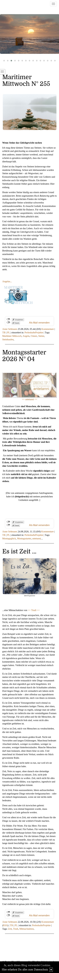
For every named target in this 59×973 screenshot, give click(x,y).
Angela (26, 336)
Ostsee (34, 336)
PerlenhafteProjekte (34, 332)
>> (29, 610)
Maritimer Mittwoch (11, 336)
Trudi (15, 929)
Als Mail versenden (39, 322)
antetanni (36, 538)
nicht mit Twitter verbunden (8, 322)
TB (3, 332)
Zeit (10, 929)
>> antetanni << (29, 399)
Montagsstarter (24, 538)
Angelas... (7, 281)
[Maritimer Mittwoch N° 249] (29, 34)
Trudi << (35, 610)
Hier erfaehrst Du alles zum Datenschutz (25, 969)
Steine (41, 336)
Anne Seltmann (9, 329)
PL (8, 332)
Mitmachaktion (26, 929)
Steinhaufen (8, 339)
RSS (5, 925)
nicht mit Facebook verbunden (8, 319)
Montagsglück (9, 538)
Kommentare (47, 329)
